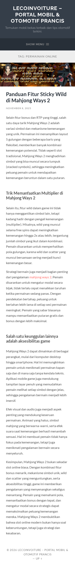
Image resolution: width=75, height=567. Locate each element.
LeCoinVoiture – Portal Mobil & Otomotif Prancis (37, 14)
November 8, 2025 (18, 108)
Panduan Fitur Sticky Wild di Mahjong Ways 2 (36, 97)
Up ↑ (39, 558)
